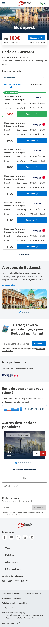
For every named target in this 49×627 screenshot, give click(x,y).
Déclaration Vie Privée (15, 515)
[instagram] (25, 537)
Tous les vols (36, 84)
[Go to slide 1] (20, 312)
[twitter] (18, 537)
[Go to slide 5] (28, 312)
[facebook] (4, 537)
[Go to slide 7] (28, 462)
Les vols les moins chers (12, 85)
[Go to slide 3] (24, 312)
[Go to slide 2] (22, 312)
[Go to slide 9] (32, 462)
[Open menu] (3, 3)
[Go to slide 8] (30, 462)
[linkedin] (31, 537)
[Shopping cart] (45, 3)
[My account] (40, 3)
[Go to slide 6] (26, 462)
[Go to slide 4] (26, 312)
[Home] (24, 3)
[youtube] (11, 537)
